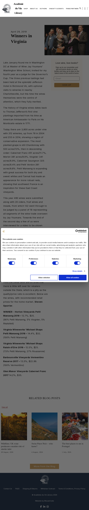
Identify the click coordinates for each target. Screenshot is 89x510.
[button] (80, 8)
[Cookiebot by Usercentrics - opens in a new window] (77, 231)
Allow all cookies (72, 277)
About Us (34, 8)
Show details (77, 271)
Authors (43, 8)
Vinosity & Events (56, 8)
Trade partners (72, 8)
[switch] (33, 263)
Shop (26, 8)
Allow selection (44, 277)
